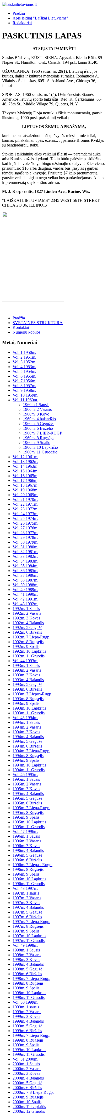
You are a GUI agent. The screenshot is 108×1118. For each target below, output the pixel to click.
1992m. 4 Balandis (28, 623)
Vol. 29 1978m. (25, 537)
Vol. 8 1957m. (24, 385)
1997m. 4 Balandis (28, 907)
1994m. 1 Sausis (26, 722)
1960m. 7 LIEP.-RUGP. (43, 433)
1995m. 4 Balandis (28, 793)
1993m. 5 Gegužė (27, 684)
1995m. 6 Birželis (27, 803)
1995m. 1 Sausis (26, 779)
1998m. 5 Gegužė (27, 969)
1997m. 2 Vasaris (27, 898)
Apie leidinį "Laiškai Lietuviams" (40, 18)
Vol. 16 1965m (25, 475)
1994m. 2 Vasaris (27, 727)
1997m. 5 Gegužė (27, 912)
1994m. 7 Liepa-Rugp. (31, 751)
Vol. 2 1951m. (24, 357)
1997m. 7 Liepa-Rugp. (31, 921)
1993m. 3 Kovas (26, 675)
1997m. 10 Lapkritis (29, 936)
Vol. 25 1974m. (25, 518)
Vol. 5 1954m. (24, 371)
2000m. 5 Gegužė (27, 1083)
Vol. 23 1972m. (25, 509)
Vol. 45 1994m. (25, 717)
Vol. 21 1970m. (25, 499)
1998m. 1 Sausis (26, 950)
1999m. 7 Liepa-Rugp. (31, 1035)
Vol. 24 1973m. (25, 513)
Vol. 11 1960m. (25, 400)
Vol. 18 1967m (25, 485)
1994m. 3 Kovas (26, 732)
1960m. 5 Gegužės (38, 423)
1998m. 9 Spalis (26, 988)
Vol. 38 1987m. (25, 580)
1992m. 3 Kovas (26, 618)
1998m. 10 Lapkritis (29, 992)
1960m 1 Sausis (36, 404)
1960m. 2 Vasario (37, 409)
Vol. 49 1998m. (25, 945)
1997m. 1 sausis (26, 893)
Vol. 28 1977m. (25, 532)
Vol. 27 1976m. (25, 528)
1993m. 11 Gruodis (29, 713)
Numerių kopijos (26, 332)
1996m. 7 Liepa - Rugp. (32, 864)
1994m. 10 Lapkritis (29, 765)
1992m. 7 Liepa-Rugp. (31, 637)
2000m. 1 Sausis (26, 1064)
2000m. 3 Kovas (26, 1073)
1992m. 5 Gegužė (27, 627)
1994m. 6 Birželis (27, 746)
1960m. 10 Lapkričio (40, 447)
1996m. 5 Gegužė (27, 855)
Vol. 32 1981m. (25, 551)
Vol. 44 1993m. (25, 660)
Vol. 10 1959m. (25, 395)
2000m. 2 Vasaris (27, 1068)
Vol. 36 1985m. (25, 570)
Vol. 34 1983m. (25, 561)
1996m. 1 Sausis (26, 836)
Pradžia (19, 13)
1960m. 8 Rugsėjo (38, 438)
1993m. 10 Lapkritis (29, 708)
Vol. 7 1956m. (24, 381)
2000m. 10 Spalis (27, 1102)
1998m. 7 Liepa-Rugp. (31, 978)
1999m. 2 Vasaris (27, 1011)
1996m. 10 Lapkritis (29, 879)
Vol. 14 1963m (25, 466)
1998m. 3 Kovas (26, 959)
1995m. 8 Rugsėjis (28, 812)
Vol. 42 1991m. (25, 599)
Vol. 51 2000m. (25, 1059)
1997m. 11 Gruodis (29, 940)
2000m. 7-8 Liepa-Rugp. (33, 1092)
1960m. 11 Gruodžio (40, 452)
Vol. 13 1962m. (25, 461)
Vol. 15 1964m (25, 471)
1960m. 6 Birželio (38, 428)
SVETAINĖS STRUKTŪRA (38, 322)
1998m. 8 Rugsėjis (28, 983)
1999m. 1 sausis (26, 1007)
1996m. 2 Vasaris (27, 841)
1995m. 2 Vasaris (27, 784)
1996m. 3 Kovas (26, 845)
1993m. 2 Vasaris (27, 670)
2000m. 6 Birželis (27, 1087)
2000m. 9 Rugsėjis (28, 1097)
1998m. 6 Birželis (27, 973)
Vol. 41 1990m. (25, 594)
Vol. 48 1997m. (25, 888)
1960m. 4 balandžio (39, 419)
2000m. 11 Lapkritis (29, 1106)
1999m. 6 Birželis (27, 1030)
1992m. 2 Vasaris (27, 613)
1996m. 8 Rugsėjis (28, 869)
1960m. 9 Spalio (36, 442)
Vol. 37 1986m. (25, 575)
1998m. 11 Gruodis (29, 997)
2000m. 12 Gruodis (29, 1111)
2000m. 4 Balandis (28, 1078)
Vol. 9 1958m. (24, 390)
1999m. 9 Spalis (26, 1045)
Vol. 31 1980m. (25, 547)
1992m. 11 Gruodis (29, 656)
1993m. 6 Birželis (27, 689)
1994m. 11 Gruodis (29, 770)
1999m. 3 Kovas (26, 1016)
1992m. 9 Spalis (26, 646)
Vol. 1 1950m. (24, 352)
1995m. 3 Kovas (26, 789)
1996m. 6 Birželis (27, 860)
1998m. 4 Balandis (28, 964)
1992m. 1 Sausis (26, 608)
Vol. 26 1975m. (25, 523)
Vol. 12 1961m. (25, 457)
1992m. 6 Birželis (27, 632)
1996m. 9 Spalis (26, 874)
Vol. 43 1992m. (25, 604)
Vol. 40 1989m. (25, 589)
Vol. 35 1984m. (25, 566)
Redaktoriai (22, 23)
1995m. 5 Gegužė (27, 798)
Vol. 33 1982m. (25, 556)
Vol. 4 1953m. (24, 366)
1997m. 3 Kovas (26, 902)
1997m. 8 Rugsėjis (28, 926)
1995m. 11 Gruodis (29, 826)
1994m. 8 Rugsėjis (28, 755)
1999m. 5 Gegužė (27, 1026)
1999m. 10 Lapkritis (29, 1049)
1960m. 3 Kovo (36, 414)
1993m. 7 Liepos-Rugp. (32, 694)
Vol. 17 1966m (25, 480)
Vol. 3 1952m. (24, 362)
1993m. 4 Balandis (28, 679)
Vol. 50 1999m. (25, 1002)
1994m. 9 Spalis (26, 760)
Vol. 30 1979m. (25, 542)
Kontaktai (21, 327)
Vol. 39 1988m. (25, 585)
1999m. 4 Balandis (28, 1021)
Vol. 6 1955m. (24, 376)
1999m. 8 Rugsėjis (28, 1040)
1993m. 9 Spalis (26, 703)
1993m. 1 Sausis (26, 665)
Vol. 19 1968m (25, 490)
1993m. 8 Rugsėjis (28, 698)
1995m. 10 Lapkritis (29, 822)
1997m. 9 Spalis (26, 931)
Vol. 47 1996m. (25, 831)
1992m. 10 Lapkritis (29, 651)
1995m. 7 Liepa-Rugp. (31, 807)
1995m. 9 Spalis (26, 817)
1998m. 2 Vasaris (27, 955)
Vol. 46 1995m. (25, 774)
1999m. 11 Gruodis (29, 1054)
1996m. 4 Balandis (28, 850)
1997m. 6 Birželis (27, 917)
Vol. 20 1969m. (25, 494)
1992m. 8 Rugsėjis (28, 641)
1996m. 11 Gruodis (29, 883)
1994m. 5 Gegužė (27, 741)
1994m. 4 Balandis (28, 736)
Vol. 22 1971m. (25, 504)
